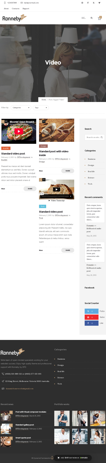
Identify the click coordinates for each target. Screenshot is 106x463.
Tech (90, 184)
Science (91, 178)
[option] (62, 418)
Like (101, 323)
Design (91, 165)
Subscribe (103, 317)
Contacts (15, 9)
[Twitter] (93, 3)
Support (26, 9)
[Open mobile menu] (84, 17)
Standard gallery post (25, 425)
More (3, 189)
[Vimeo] (99, 3)
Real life (91, 171)
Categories (17, 108)
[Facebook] (88, 3)
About (6, 9)
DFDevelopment (23, 157)
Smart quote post (23, 438)
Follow (103, 311)
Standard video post (13, 153)
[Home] (15, 21)
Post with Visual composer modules (31, 412)
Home (44, 100)
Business (91, 159)
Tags (36, 108)
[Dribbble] (82, 3)
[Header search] (91, 18)
